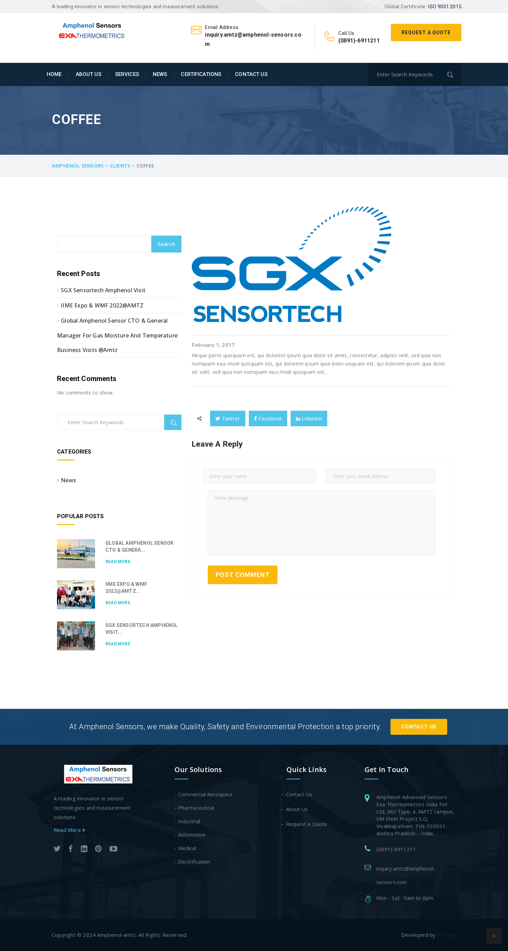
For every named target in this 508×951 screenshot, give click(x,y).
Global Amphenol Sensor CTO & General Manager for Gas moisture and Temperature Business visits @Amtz (117, 335)
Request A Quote (426, 32)
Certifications (201, 74)
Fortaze (446, 934)
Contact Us (251, 74)
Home (54, 74)
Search (166, 243)
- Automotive (190, 834)
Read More (117, 561)
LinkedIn (311, 418)
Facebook (269, 418)
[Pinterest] (98, 849)
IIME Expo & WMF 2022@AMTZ (102, 305)
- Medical (185, 848)
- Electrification (192, 861)
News (160, 74)
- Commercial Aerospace (204, 794)
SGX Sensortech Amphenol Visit (103, 290)
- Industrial (187, 821)
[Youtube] (113, 849)
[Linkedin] (84, 849)
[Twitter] (57, 849)
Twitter (230, 418)
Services (127, 74)
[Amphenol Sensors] (92, 29)
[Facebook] (70, 849)
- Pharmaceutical (194, 807)
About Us (88, 74)
